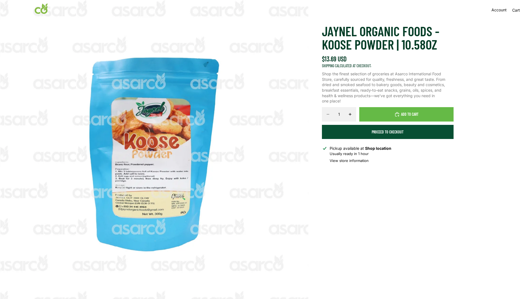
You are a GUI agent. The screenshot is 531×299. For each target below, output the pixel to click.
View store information (349, 160)
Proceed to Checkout (388, 132)
